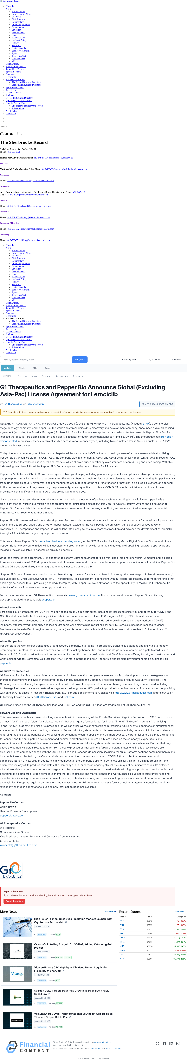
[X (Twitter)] (158, 1047)
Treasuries (78, 376)
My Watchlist (154, 359)
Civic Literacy (18, 19)
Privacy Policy (96, 1048)
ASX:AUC (59, 957)
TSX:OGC (68, 957)
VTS (57, 980)
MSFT (122, 946)
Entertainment (18, 32)
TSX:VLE (59, 1027)
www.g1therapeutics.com (84, 595)
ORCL (122, 954)
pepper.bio (48, 599)
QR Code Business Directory (19, 98)
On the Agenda (19, 48)
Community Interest (21, 24)
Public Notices (18, 58)
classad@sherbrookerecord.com (36, 206)
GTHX (145, 423)
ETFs (35, 368)
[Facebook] (164, 1047)
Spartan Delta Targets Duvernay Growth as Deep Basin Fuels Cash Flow (71, 992)
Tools (47, 368)
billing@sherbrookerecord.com (35, 217)
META (122, 942)
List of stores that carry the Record (27, 105)
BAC (121, 933)
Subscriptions (18, 108)
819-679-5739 (12, 194)
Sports (15, 53)
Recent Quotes (129, 359)
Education (16, 30)
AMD (122, 929)
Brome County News (21, 14)
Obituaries (10, 74)
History (15, 43)
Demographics (18, 27)
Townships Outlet (20, 56)
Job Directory (12, 90)
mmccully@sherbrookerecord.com (72, 169)
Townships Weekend (15, 69)
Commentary (18, 22)
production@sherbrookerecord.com (37, 229)
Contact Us (11, 113)
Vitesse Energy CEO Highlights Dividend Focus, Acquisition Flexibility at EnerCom (71, 969)
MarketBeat (42, 934)
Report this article (14, 901)
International (62, 376)
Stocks (22, 368)
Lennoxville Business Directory (26, 85)
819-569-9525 (14, 206)
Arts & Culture (18, 11)
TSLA (122, 958)
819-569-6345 (49, 169)
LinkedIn (69, 697)
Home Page (11, 6)
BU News (16, 16)
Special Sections (13, 71)
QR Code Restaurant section (19, 100)
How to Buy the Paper (16, 103)
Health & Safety (19, 40)
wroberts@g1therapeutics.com (18, 845)
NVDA (122, 950)
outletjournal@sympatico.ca (60, 157)
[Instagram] (178, 1047)
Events (15, 35)
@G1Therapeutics (47, 697)
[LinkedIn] (171, 1047)
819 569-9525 (13, 152)
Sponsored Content (20, 50)
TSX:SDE (59, 1004)
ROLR (58, 934)
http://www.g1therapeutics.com (134, 692)
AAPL (122, 925)
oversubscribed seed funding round (59, 541)
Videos (15, 61)
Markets (7, 368)
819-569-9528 (14, 217)
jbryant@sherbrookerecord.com (33, 194)
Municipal (16, 45)
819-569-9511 (40, 157)
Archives (10, 95)
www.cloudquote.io (102, 1042)
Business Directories (15, 79)
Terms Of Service (113, 1048)
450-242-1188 (79, 192)
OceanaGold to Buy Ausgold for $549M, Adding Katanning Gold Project (73, 946)
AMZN (122, 921)
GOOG (122, 937)
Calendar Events (13, 92)
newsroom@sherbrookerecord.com (37, 180)
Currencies (46, 376)
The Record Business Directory (26, 82)
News (8, 9)
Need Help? (11, 111)
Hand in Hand (18, 37)
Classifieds (11, 77)
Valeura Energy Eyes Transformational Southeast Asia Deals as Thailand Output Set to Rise (73, 1015)
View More (110, 911)
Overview (22, 376)
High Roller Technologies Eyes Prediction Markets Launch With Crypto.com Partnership (73, 920)
